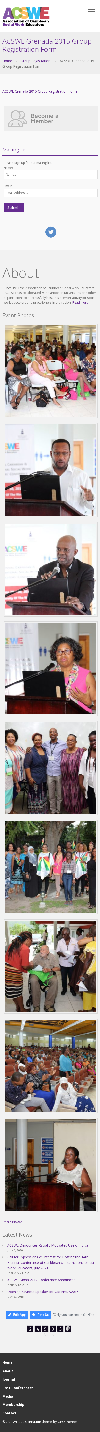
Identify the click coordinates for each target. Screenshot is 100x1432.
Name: (8, 168)
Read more (80, 302)
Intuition (34, 1421)
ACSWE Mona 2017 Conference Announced (41, 1279)
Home (7, 61)
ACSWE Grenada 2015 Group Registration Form (39, 91)
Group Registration (35, 61)
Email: (8, 186)
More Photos (13, 1222)
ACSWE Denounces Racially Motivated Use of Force (48, 1245)
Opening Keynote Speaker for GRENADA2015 (43, 1291)
